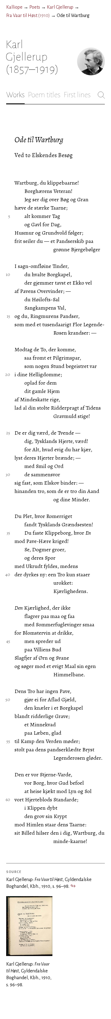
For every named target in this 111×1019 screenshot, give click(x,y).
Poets (34, 7)
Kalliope (14, 7)
